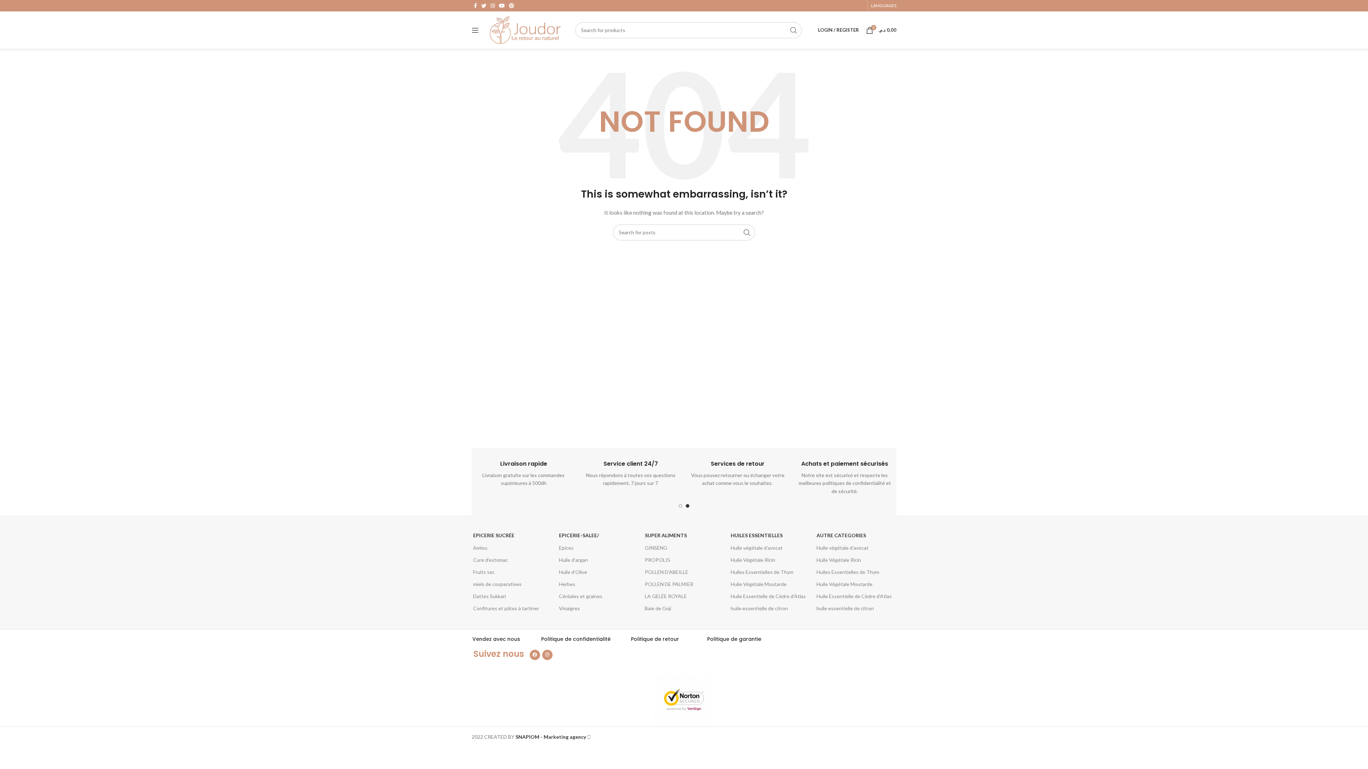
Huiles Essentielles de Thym (762, 572)
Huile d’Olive (573, 572)
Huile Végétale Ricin (753, 560)
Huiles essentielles (757, 535)
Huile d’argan (573, 560)
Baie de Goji (658, 608)
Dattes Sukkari (489, 596)
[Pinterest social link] (511, 5)
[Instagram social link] (492, 5)
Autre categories (841, 535)
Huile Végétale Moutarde (759, 584)
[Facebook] (535, 655)
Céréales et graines (580, 596)
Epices (566, 548)
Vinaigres (569, 608)
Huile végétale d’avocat (757, 548)
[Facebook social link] (475, 5)
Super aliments (666, 535)
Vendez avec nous (496, 639)
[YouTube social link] (502, 5)
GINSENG (656, 548)
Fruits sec (484, 572)
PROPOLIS (657, 560)
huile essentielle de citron (759, 608)
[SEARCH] (794, 30)
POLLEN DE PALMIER (669, 584)
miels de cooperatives (497, 584)
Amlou (480, 548)
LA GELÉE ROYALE (666, 596)
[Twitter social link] (483, 5)
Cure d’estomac (490, 560)
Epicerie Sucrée (493, 535)
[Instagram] (547, 655)
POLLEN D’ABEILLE (666, 572)
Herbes (567, 584)
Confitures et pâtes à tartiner (506, 608)
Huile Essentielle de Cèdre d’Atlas (768, 596)
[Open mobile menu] (475, 30)
